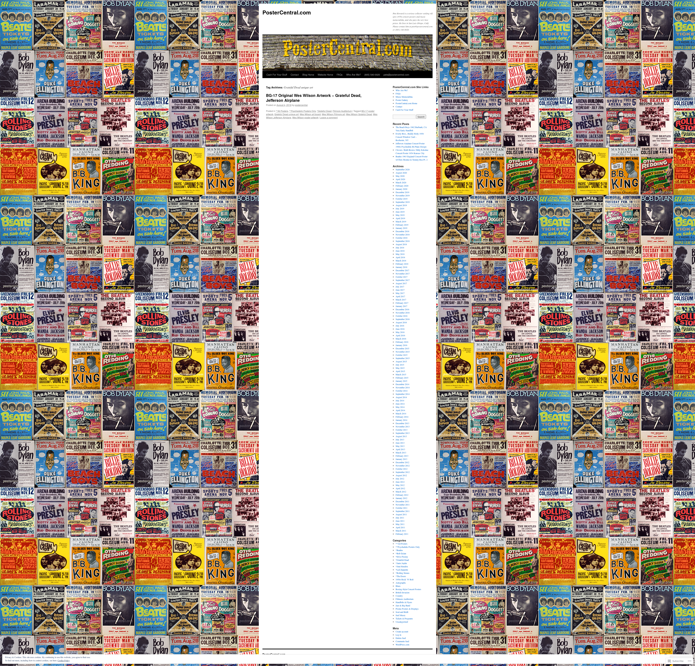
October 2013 (401, 429)
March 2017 (401, 299)
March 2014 (401, 413)
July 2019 (400, 208)
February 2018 (402, 263)
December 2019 (402, 192)
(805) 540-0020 (372, 74)
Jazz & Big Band (403, 605)
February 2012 (402, 494)
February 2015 (402, 377)
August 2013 (401, 436)
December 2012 (402, 462)
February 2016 (402, 341)
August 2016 (401, 322)
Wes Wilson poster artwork (305, 117)
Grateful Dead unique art (286, 114)
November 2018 (403, 234)
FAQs (340, 74)
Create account (402, 631)
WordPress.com (402, 644)
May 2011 (400, 524)
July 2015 (400, 364)
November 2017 (403, 273)
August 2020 (401, 172)
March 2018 (401, 260)
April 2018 (400, 257)
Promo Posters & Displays (407, 608)
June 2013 (400, 442)
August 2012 (401, 475)
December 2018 (402, 231)
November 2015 (403, 351)
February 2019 (402, 224)
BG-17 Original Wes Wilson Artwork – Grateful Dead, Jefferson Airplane (313, 98)
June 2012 (400, 481)
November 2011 (403, 504)
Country (399, 595)
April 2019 (400, 218)
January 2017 (401, 306)
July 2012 (400, 478)
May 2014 (400, 406)
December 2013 (402, 423)
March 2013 (401, 452)
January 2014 (401, 420)
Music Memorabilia (404, 96)
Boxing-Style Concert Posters (408, 589)
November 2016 (403, 312)
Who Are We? (353, 74)
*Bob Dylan (401, 553)
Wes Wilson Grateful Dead (359, 114)
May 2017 (400, 293)
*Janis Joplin (401, 563)
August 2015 (401, 361)
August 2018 (401, 244)
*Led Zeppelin (402, 569)
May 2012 (400, 485)
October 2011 (401, 507)
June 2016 (400, 328)
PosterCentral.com (286, 12)
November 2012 (403, 465)
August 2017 (401, 283)
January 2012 (401, 498)
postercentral (301, 104)
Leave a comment (329, 117)
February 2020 (402, 185)
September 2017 (403, 280)
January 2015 (401, 380)
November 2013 (403, 426)
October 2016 (401, 315)
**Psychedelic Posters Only (302, 110)
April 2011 (400, 527)
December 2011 (402, 501)
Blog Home (308, 74)
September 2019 (403, 201)
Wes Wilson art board (310, 114)
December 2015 (402, 348)
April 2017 (400, 296)
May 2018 (400, 254)
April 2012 (400, 488)
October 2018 (401, 237)
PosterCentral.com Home (406, 103)
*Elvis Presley (402, 556)
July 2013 (400, 439)
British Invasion (402, 592)
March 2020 (401, 182)
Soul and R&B (402, 611)
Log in (398, 634)
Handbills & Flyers (404, 602)
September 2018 (403, 241)
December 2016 (402, 309)
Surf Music (400, 615)
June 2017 (400, 289)
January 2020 (401, 188)
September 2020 (403, 169)
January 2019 (401, 228)
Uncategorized (402, 621)
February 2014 (402, 416)
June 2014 (400, 403)
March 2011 (401, 530)
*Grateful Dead (324, 110)
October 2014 (401, 390)
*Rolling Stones (402, 572)
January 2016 (401, 345)
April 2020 (400, 179)
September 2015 (403, 358)
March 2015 (401, 374)
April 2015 (400, 371)
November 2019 (403, 195)
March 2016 (401, 338)
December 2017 (402, 270)
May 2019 (400, 215)
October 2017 (401, 276)
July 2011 (400, 517)
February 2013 (402, 455)
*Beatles (399, 550)
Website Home (325, 74)
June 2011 (400, 520)
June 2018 (400, 250)
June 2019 (400, 211)
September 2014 (403, 393)
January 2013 (401, 459)
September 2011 (403, 511)
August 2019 (401, 205)
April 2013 (400, 449)
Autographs (401, 582)
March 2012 (401, 491)
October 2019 (401, 198)
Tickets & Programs (404, 618)
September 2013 (403, 433)
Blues (398, 585)
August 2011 (401, 514)
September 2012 (403, 472)
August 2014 (401, 397)
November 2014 (403, 387)
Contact (295, 74)
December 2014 (402, 384)
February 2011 (402, 533)
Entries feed (401, 638)
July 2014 (400, 400)
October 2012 (401, 468)
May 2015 (400, 367)
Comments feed (402, 641)
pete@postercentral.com (396, 74)
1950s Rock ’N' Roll (404, 579)
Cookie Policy (64, 660)
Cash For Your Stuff (276, 74)
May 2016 (400, 332)
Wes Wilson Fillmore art (333, 114)
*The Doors (401, 576)
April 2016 (400, 335)
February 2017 (402, 302)
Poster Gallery (402, 100)
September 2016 (403, 319)
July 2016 (400, 325)
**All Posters (282, 110)
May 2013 (400, 446)
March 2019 (401, 221)
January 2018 (401, 267)
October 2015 (401, 354)
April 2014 (400, 410)
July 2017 (400, 286)
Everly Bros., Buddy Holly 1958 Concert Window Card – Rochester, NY (410, 137)
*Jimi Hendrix (402, 566)
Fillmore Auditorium (342, 110)
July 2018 (400, 247)
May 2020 (400, 175)
